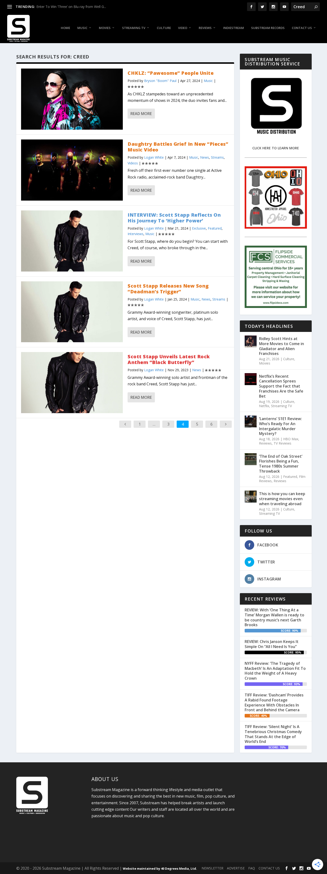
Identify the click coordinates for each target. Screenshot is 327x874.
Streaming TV (133, 28)
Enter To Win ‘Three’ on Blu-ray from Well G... (71, 6)
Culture (164, 28)
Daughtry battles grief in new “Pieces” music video (178, 147)
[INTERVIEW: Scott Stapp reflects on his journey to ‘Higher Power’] (72, 241)
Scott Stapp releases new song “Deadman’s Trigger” (168, 289)
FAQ (251, 868)
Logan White (154, 157)
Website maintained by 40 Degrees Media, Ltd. (160, 868)
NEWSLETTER (212, 868)
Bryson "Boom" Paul (160, 80)
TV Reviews (282, 443)
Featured (215, 228)
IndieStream (233, 28)
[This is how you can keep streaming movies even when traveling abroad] (251, 497)
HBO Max (290, 439)
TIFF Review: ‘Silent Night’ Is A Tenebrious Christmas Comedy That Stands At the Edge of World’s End (273, 734)
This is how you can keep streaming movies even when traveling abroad (282, 498)
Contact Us (302, 28)
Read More (141, 113)
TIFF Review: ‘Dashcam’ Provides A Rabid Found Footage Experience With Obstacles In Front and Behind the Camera (274, 702)
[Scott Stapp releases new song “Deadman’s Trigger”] (72, 311)
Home (65, 28)
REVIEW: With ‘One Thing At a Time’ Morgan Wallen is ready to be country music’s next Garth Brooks (274, 617)
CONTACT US (269, 868)
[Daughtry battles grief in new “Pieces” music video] (72, 170)
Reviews (205, 28)
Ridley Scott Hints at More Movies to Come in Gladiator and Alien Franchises (281, 346)
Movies (105, 28)
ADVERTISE (236, 868)
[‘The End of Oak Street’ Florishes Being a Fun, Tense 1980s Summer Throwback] (251, 459)
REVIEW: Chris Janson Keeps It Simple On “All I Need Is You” (272, 644)
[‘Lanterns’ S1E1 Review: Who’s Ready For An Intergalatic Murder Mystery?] (251, 422)
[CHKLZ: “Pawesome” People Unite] (72, 99)
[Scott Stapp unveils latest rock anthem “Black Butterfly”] (72, 382)
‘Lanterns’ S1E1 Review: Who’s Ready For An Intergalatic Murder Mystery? (280, 426)
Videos (133, 163)
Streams (217, 157)
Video (182, 28)
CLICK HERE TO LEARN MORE (275, 148)
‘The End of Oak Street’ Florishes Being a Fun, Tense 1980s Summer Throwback (280, 464)
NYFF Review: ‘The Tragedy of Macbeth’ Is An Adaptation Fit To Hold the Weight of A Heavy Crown (275, 671)
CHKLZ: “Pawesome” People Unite (171, 73)
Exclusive (199, 228)
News (204, 157)
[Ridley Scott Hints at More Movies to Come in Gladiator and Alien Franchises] (251, 341)
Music (82, 28)
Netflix (264, 406)
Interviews (135, 234)
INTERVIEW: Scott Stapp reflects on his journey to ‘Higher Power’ (174, 218)
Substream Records (268, 28)
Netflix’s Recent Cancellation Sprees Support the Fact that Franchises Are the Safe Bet (281, 386)
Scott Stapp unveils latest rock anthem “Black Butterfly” (169, 359)
